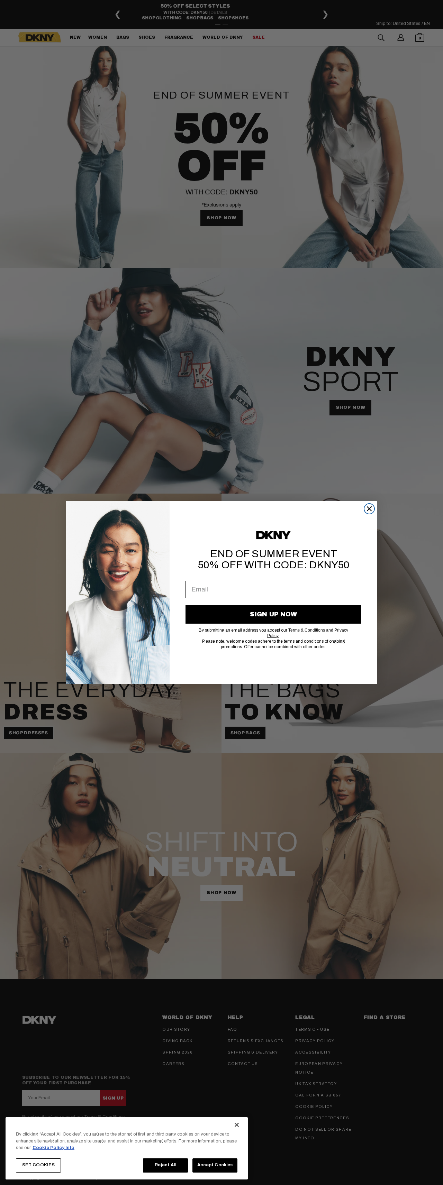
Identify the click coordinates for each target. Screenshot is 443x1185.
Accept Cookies (215, 1165)
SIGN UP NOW (273, 614)
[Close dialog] (369, 509)
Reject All (165, 1165)
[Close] (236, 1124)
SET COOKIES (38, 1165)
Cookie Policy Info (53, 1147)
